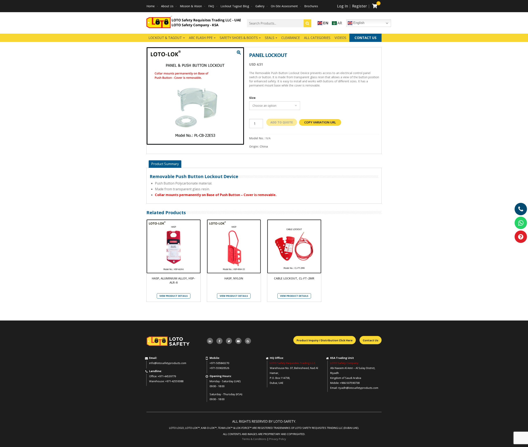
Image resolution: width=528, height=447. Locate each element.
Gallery (259, 6)
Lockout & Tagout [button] (165, 37)
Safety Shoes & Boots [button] (239, 37)
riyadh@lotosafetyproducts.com (358, 388)
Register (359, 6)
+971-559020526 (219, 368)
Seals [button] (270, 37)
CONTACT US (365, 37)
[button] (239, 52)
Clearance (290, 37)
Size (252, 97)
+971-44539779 (167, 376)
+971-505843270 (219, 363)
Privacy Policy (277, 439)
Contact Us (370, 340)
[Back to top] (516, 435)
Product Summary (165, 164)
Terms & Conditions (254, 439)
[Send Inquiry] (521, 237)
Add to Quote (281, 122)
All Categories (317, 37)
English (358, 23)
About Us (167, 6)
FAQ (211, 6)
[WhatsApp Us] (521, 223)
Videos (340, 37)
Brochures (311, 6)
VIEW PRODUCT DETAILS (173, 295)
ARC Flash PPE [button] (201, 37)
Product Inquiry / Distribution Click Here (324, 340)
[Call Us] (521, 209)
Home (150, 6)
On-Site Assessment (284, 6)
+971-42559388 (174, 381)
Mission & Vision (191, 6)
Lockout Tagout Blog (234, 6)
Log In (342, 6)
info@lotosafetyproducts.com (167, 363)
